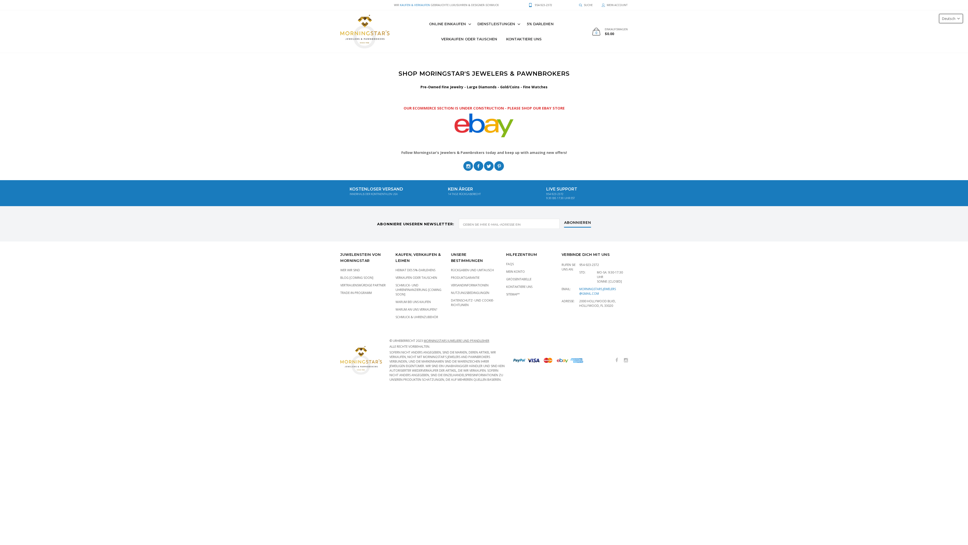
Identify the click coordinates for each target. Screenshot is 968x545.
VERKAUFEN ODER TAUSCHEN (469, 39)
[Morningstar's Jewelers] (364, 31)
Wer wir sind (350, 270)
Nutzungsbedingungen (470, 293)
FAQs (510, 264)
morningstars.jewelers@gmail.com (597, 291)
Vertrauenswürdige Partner (363, 285)
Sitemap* (513, 294)
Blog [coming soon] (356, 278)
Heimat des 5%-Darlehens (415, 270)
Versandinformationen (470, 285)
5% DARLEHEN (540, 24)
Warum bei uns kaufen (413, 302)
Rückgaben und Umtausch (472, 270)
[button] (951, 18)
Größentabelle (518, 279)
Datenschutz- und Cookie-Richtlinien (472, 302)
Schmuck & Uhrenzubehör (417, 317)
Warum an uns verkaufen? (416, 309)
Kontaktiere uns (524, 39)
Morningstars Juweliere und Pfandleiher (456, 341)
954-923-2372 (589, 265)
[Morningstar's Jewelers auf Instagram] (626, 360)
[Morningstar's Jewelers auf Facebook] (616, 360)
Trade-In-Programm (356, 293)
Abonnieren (577, 223)
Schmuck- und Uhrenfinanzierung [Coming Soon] (418, 289)
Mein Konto (515, 271)
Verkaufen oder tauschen (416, 278)
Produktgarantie (465, 278)
